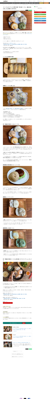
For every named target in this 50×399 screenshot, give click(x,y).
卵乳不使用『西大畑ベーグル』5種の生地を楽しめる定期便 (14, 108)
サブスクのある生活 (16, 10)
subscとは (31, 1)
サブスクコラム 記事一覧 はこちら (17, 354)
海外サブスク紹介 (40, 18)
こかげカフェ (15, 331)
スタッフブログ (40, 22)
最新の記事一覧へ (40, 8)
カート (44, 1)
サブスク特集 (40, 12)
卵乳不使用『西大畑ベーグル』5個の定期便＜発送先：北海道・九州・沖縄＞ (14, 298)
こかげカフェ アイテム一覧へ (8, 302)
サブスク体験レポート (40, 14)
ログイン (35, 1)
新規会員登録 (40, 1)
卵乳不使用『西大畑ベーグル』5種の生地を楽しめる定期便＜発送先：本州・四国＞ (15, 44)
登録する (24, 323)
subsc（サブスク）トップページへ (17, 356)
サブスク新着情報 (40, 20)
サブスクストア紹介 (40, 16)
